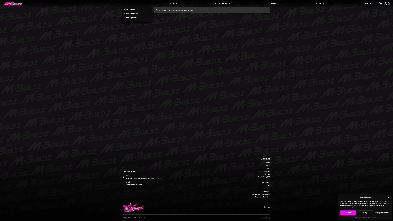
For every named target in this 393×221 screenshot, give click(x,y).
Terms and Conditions (262, 197)
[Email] (269, 207)
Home (268, 180)
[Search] (389, 3)
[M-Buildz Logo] (12, 4)
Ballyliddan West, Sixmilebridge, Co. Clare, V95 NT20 (144, 178)
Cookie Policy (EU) (264, 177)
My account (266, 183)
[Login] (385, 3)
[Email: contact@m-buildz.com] (123, 183)
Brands (267, 165)
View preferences (382, 213)
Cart (268, 168)
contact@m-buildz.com (134, 184)
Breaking (222, 3)
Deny (365, 213)
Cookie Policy (358, 217)
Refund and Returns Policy (261, 194)
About (319, 3)
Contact (374, 217)
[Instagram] (264, 207)
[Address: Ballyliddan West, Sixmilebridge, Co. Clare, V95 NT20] (123, 177)
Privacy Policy (366, 217)
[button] (389, 197)
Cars (272, 3)
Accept (348, 213)
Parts (169, 3)
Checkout (267, 171)
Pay (269, 188)
